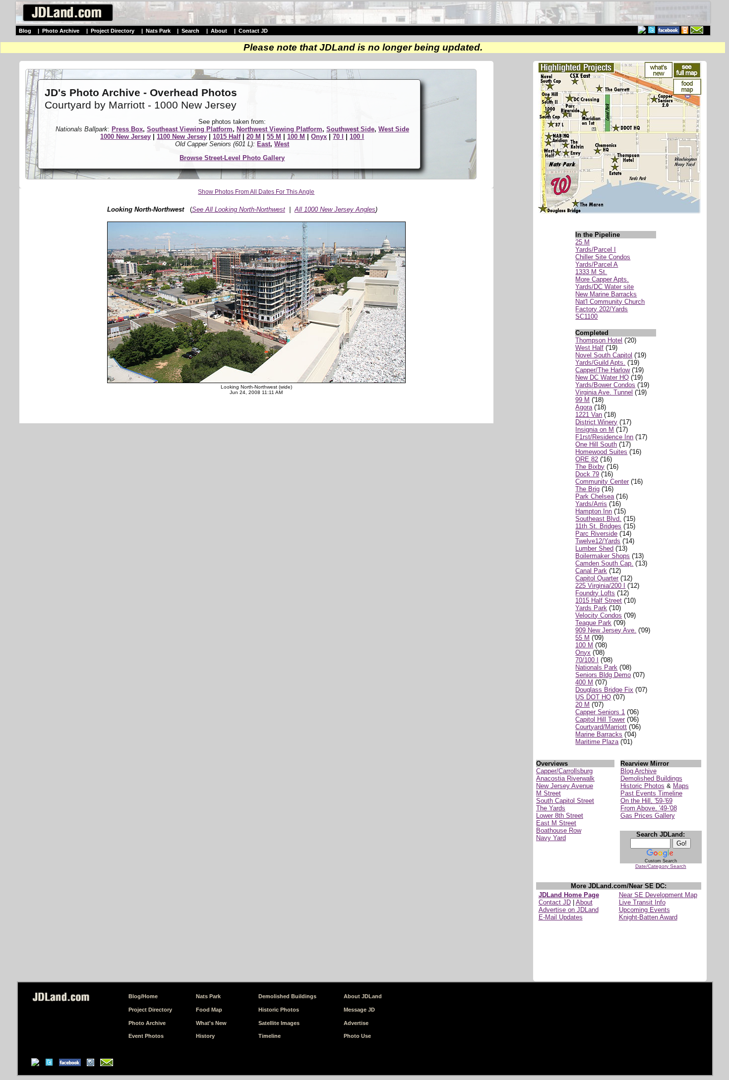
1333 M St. (591, 272)
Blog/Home (143, 996)
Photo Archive (60, 31)
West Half (589, 347)
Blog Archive (638, 771)
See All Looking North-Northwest (238, 209)
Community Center (602, 481)
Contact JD (253, 31)
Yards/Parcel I (595, 249)
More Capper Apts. (602, 279)
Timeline (269, 1036)
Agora (583, 407)
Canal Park (591, 570)
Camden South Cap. (604, 563)
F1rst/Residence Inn (604, 437)
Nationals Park (596, 667)
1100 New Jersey (182, 136)
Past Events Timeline (651, 793)
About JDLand (363, 996)
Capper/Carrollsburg (564, 771)
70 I (338, 136)
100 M (296, 136)
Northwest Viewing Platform (279, 129)
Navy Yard (551, 838)
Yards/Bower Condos (605, 385)
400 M (584, 682)
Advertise (356, 1023)
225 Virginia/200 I (600, 585)
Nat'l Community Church (610, 301)
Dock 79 (587, 474)
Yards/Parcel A (596, 264)
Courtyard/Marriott (601, 727)
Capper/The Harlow (602, 370)
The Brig (587, 489)
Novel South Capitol (603, 355)
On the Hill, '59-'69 (646, 800)
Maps (681, 786)
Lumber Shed (594, 548)
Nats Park (158, 31)
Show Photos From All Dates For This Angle (256, 191)
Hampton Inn (593, 511)
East (263, 144)
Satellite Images (279, 1023)
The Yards (550, 808)
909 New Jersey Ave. (605, 630)
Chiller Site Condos (602, 257)
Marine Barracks (598, 734)
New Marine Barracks (606, 294)
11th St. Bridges (598, 526)
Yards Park (591, 608)
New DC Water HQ (602, 377)
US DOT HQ (593, 697)
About (219, 31)
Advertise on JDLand (569, 909)
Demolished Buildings (651, 778)
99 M (582, 399)
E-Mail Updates (561, 917)
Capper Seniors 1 (600, 712)
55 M (274, 136)
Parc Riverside (596, 533)
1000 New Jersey (125, 136)
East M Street (556, 823)
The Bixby (590, 466)
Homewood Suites (601, 451)
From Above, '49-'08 (648, 808)
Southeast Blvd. (598, 518)
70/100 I (587, 660)
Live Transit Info (642, 902)
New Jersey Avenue (564, 786)
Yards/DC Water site (604, 286)
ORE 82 (586, 459)
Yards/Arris (591, 504)
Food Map (209, 1010)
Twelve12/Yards (597, 541)
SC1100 (586, 316)
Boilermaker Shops (602, 556)
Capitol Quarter (596, 578)
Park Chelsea (594, 496)
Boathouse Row (558, 830)
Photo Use (357, 1036)
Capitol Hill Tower (600, 719)
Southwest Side (350, 129)
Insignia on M (594, 429)
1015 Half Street (598, 600)
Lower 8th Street (559, 815)
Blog (25, 31)
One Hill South (596, 444)
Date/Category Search (660, 866)
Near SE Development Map (658, 895)
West (281, 144)
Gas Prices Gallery (647, 815)
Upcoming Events (644, 909)
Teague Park (593, 622)
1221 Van (588, 414)
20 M (253, 136)
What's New (211, 1023)
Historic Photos (642, 786)
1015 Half (227, 136)
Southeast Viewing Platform (190, 129)
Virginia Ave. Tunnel (604, 392)
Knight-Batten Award (648, 917)
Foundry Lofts (595, 593)
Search (190, 31)
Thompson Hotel (598, 340)
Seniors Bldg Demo (603, 675)
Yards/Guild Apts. (600, 362)
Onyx (319, 136)
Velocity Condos (598, 615)
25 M (582, 242)
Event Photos (146, 1036)
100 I (357, 136)
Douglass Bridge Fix (604, 689)
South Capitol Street (565, 800)
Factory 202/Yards (601, 309)
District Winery (596, 422)
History (205, 1036)
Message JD (359, 1010)
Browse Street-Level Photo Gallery (232, 158)
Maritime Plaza (596, 741)
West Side (393, 129)
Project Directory (112, 31)
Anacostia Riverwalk (565, 778)
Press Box (127, 129)
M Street (548, 793)
